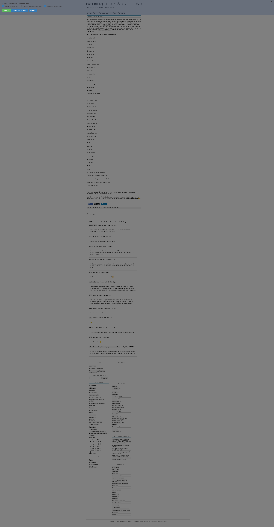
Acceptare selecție (19, 10)
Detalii (32, 10)
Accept (6, 10)
